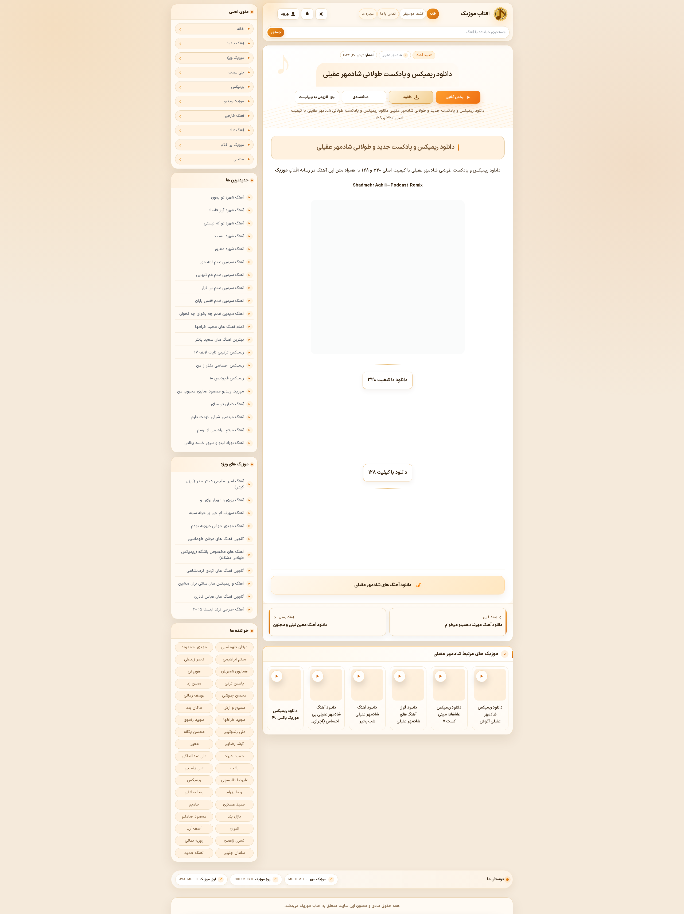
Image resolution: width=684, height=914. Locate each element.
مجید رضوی (194, 720)
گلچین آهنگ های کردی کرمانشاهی (215, 571)
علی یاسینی (194, 768)
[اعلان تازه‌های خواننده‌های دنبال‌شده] (307, 14)
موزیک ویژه (235, 58)
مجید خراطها (234, 720)
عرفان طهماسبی (234, 647)
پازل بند (234, 817)
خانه (433, 14)
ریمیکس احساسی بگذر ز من (220, 366)
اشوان (234, 829)
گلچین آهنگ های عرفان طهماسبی (216, 539)
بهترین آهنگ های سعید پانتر (219, 340)
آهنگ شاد (236, 130)
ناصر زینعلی (194, 659)
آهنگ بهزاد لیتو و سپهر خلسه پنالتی (214, 443)
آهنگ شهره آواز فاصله (226, 210)
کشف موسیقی (412, 14)
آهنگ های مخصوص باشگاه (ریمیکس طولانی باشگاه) (212, 555)
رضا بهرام (234, 792)
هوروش (194, 671)
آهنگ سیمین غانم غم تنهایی (220, 275)
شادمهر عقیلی (392, 55)
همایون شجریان (234, 671)
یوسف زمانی (194, 696)
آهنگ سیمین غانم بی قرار (223, 288)
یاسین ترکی (234, 683)
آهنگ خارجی (234, 116)
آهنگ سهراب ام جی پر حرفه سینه (216, 513)
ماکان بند (194, 708)
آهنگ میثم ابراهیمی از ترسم (220, 430)
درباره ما (368, 14)
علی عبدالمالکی (194, 756)
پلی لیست (236, 72)
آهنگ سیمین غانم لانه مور (222, 262)
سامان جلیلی (234, 853)
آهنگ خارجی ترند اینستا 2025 (218, 609)
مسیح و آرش (234, 708)
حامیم (194, 805)
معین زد (194, 683)
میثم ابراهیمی (234, 659)
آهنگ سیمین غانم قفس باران (219, 301)
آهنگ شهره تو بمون (227, 198)
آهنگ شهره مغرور (229, 249)
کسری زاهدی (234, 841)
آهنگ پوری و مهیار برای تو (222, 500)
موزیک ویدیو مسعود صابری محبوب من (210, 391)
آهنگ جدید (235, 43)
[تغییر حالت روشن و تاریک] (321, 14)
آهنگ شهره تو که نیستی (224, 223)
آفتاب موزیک (475, 14)
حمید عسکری (234, 805)
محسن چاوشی (234, 696)
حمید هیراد (234, 756)
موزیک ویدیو (234, 101)
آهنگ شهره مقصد (229, 236)
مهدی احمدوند (194, 647)
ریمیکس (237, 87)
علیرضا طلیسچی (234, 780)
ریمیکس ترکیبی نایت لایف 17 (219, 352)
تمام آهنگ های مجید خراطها (219, 327)
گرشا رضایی (234, 744)
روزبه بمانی (194, 841)
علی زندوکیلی (234, 732)
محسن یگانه (194, 732)
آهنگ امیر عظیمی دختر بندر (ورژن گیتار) (215, 484)
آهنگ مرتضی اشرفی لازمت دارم (217, 417)
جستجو (276, 32)
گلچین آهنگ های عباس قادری (219, 597)
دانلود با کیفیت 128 (387, 472)
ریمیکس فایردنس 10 (226, 378)
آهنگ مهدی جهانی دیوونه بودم (217, 526)
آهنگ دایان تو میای (227, 404)
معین (194, 744)
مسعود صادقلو (194, 817)
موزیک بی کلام (232, 145)
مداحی (239, 159)
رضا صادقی (194, 792)
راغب (234, 768)
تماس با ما (388, 14)
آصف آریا (194, 829)
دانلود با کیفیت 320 (387, 380)
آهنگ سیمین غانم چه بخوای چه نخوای (211, 314)
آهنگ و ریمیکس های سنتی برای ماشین (211, 584)
